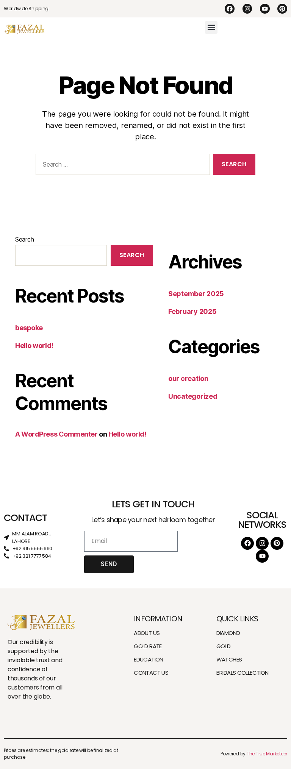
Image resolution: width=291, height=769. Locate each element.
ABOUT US (147, 633)
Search (24, 239)
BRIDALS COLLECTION (242, 673)
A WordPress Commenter (56, 434)
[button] (211, 27)
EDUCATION (148, 659)
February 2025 (192, 311)
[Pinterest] (282, 9)
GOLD (223, 646)
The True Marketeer (267, 753)
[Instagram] (247, 9)
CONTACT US (151, 673)
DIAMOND (228, 633)
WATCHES (229, 659)
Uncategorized (192, 396)
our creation (188, 378)
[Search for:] (121, 166)
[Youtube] (265, 9)
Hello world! (34, 345)
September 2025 (196, 294)
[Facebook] (230, 9)
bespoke (29, 328)
